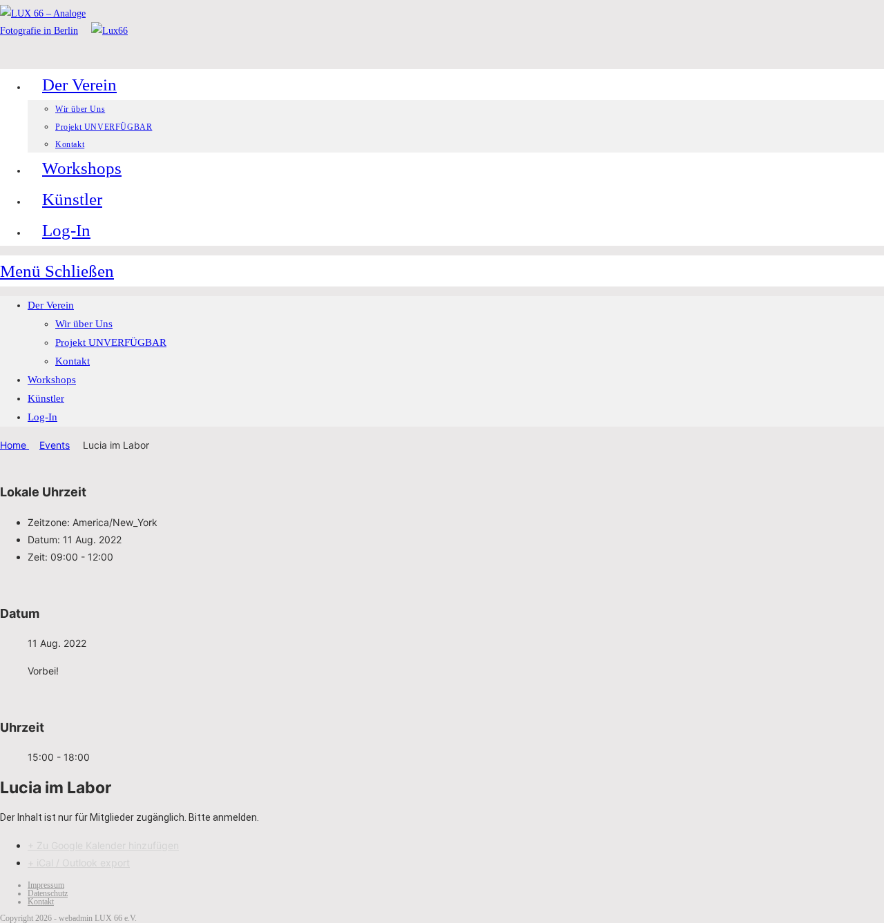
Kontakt (72, 361)
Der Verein (51, 305)
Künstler (46, 398)
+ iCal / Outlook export (79, 862)
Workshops (52, 379)
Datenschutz (48, 893)
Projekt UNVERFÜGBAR (110, 342)
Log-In (42, 416)
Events (54, 445)
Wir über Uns (84, 323)
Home (14, 445)
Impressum (46, 885)
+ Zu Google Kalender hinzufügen (103, 845)
